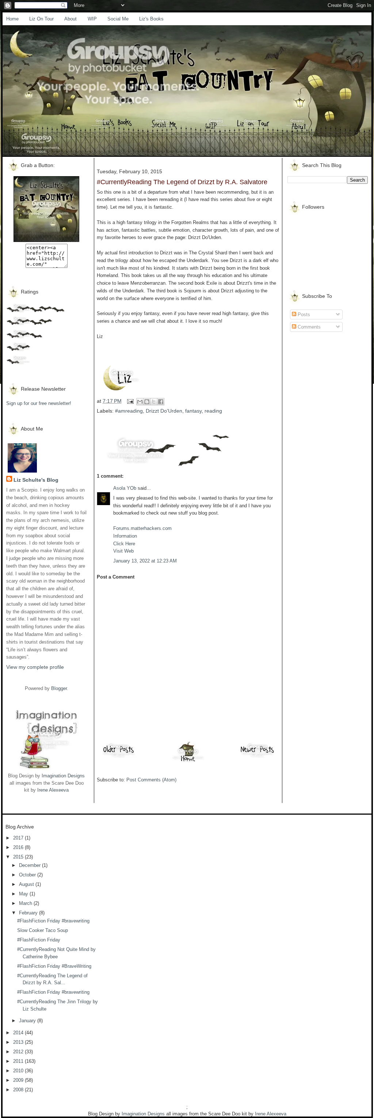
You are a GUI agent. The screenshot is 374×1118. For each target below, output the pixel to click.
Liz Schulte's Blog (36, 480)
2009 (19, 1080)
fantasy (193, 411)
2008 (19, 1089)
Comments (308, 327)
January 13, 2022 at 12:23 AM (145, 561)
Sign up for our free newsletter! (38, 403)
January (28, 1020)
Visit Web (123, 551)
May (24, 894)
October (28, 875)
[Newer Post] (257, 757)
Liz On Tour (41, 19)
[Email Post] (130, 401)
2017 (19, 838)
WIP (92, 19)
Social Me (118, 19)
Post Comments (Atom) (151, 779)
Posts (303, 314)
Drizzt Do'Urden (164, 411)
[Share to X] (153, 401)
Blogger (59, 688)
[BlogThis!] (146, 401)
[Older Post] (119, 757)
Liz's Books (151, 19)
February (29, 913)
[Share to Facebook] (160, 401)
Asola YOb (124, 488)
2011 (19, 1061)
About (70, 19)
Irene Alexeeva (53, 790)
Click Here (124, 543)
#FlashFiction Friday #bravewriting (53, 921)
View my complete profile (35, 667)
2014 (19, 1032)
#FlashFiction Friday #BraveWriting (54, 966)
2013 (19, 1042)
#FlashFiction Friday (38, 940)
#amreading (129, 411)
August (27, 884)
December (30, 865)
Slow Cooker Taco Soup (42, 930)
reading (213, 411)
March (26, 903)
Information (125, 536)
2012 (19, 1051)
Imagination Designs (63, 775)
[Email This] (140, 401)
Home (12, 19)
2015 (19, 857)
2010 (19, 1070)
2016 (19, 847)
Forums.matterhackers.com (142, 528)
